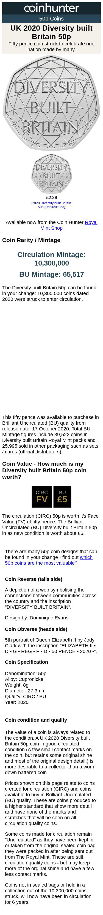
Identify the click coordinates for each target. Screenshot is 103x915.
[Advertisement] (51, 358)
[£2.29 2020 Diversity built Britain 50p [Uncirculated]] (51, 211)
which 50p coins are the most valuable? (49, 560)
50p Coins (51, 19)
